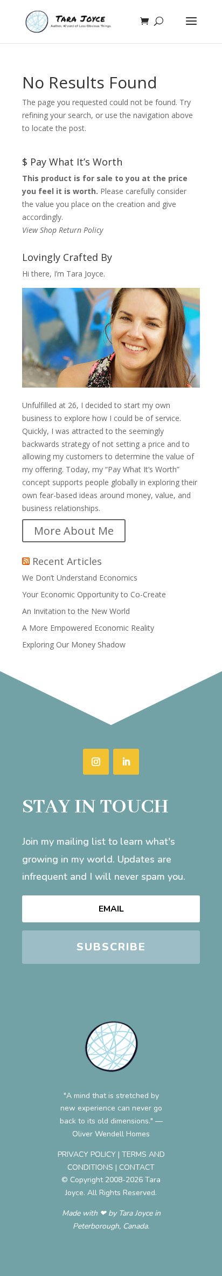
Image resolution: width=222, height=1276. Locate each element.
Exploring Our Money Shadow (74, 644)
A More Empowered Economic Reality (88, 628)
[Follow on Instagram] (96, 762)
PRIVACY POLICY (87, 1154)
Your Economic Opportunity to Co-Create (94, 594)
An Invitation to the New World (76, 611)
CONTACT (137, 1167)
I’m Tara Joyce (78, 273)
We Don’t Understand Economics (79, 578)
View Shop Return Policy (62, 230)
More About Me (74, 530)
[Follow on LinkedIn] (126, 762)
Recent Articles (67, 561)
